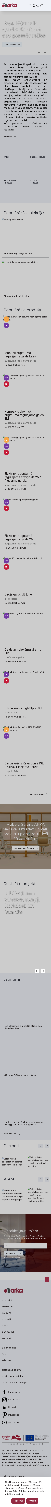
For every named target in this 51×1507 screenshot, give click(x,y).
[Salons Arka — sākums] (9, 5)
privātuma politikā (14, 1494)
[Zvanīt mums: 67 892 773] (41, 5)
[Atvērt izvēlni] (47, 5)
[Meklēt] (30, 5)
